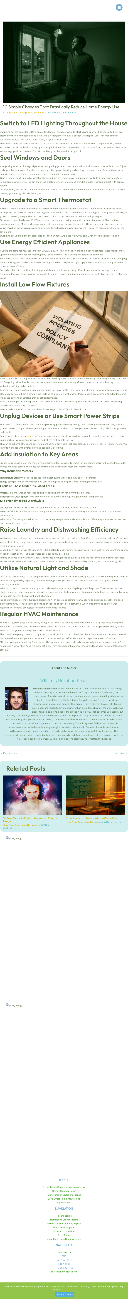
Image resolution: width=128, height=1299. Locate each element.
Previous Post (8, 753)
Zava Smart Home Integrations (64, 1198)
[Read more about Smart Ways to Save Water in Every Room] (95, 794)
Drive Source (64, 1235)
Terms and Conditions (64, 1231)
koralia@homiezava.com (64, 1271)
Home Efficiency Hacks (64, 1191)
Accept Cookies (65, 1294)
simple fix (31, 436)
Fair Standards (64, 1215)
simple (23, 174)
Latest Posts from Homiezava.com (64, 1239)
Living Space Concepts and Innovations (25, 112)
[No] (119, 1291)
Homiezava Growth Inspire (64, 1219)
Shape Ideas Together (64, 1227)
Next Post (121, 753)
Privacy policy (69, 1289)
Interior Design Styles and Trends (64, 1194)
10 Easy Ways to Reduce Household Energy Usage (30, 820)
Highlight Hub (64, 1202)
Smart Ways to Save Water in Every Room (92, 818)
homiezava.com (64, 1252)
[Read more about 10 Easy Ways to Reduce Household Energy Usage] (32, 794)
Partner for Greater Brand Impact (64, 1223)
